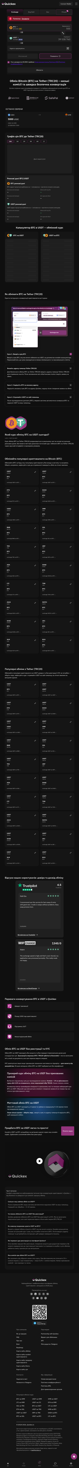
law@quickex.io (36, 1450)
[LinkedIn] (35, 1294)
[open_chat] (74, 1456)
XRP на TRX (36, 1413)
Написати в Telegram (23, 1382)
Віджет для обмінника (49, 1337)
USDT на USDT (21, 1413)
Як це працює (21, 1334)
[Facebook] (33, 1298)
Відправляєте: (66, 26)
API (42, 1341)
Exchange (14, 12)
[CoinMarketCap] (45, 1298)
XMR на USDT (53, 1399)
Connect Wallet (66, 4)
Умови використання (42, 62)
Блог (18, 1344)
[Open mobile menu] (76, 4)
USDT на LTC (36, 1402)
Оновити (25, 19)
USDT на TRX (36, 1409)
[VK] (47, 1294)
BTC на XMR (20, 1399)
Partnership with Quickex (49, 1334)
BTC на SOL (20, 1416)
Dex (47, 12)
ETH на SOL (20, 1409)
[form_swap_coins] (63, 33)
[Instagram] (41, 1298)
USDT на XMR (37, 1399)
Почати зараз (68, 1131)
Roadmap (19, 1348)
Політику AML (53, 62)
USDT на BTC (36, 1416)
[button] (60, 56)
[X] (39, 1294)
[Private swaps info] (67, 11)
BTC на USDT (36, 1406)
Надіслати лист (21, 1379)
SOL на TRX (20, 1406)
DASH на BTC (52, 1413)
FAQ (17, 1337)
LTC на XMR (20, 1402)
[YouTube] (37, 1298)
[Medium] (43, 1294)
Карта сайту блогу (23, 1366)
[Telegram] (31, 1294)
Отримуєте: (67, 37)
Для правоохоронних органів (51, 1389)
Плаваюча (54, 56)
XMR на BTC (52, 1409)
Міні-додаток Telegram (49, 1344)
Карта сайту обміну (23, 1351)
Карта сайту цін (22, 1369)
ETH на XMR (52, 1402)
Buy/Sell (31, 12)
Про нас (19, 1341)
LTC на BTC (52, 1416)
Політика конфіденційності (51, 1382)
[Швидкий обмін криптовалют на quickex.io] (9, 4)
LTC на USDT (52, 1406)
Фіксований (22, 56)
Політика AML (46, 1386)
